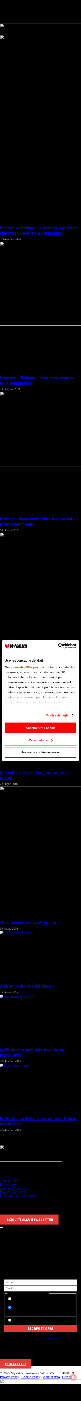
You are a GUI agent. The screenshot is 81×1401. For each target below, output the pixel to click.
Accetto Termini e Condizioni (32, 1320)
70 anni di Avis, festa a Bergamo (28, 922)
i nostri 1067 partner (29, 667)
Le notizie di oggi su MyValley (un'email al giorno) (39, 1309)
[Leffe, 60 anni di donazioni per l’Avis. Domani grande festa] (14, 1065)
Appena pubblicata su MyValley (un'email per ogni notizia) (39, 1301)
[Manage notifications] (73, 1377)
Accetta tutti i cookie (40, 728)
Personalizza (38, 740)
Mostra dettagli (57, 715)
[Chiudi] (1, 1227)
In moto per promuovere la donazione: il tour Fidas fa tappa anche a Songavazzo (38, 231)
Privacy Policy (50, 1338)
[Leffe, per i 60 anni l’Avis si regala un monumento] (17, 996)
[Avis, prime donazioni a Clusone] (15, 933)
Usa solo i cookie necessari (40, 752)
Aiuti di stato (51, 1377)
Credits (66, 1377)
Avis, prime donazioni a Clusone (27, 986)
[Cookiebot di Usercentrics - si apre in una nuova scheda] (58, 646)
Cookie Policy (30, 1377)
